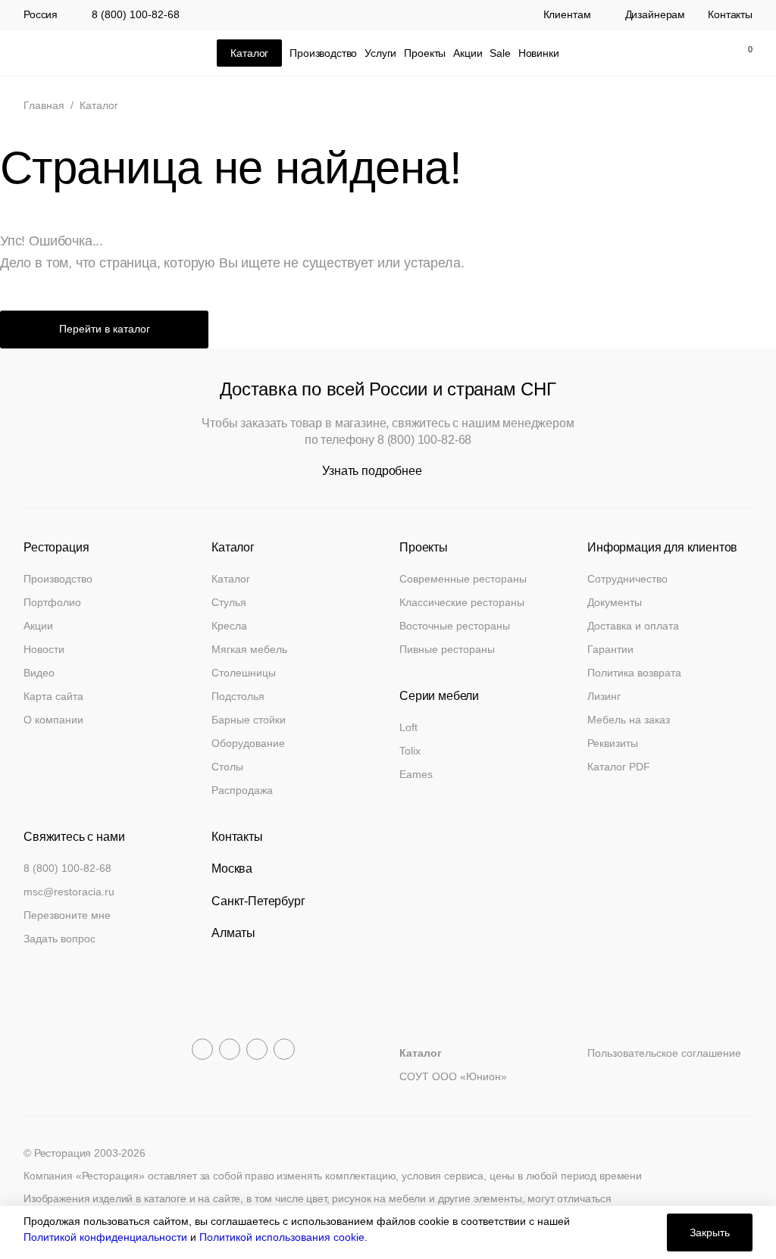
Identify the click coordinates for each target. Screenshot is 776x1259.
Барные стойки (248, 720)
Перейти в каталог (104, 329)
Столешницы (243, 673)
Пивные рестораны (447, 649)
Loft (408, 727)
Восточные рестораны (454, 626)
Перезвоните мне (67, 915)
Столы (227, 767)
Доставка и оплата (633, 626)
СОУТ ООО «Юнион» (453, 1076)
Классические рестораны (461, 602)
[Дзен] (284, 1049)
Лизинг (604, 696)
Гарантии (610, 649)
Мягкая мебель (249, 649)
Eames (416, 774)
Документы (614, 602)
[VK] (257, 1049)
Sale (500, 53)
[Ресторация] (99, 53)
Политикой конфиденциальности (105, 1237)
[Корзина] (742, 53)
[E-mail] (644, 53)
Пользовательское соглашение (664, 1053)
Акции (467, 53)
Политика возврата (634, 673)
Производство (323, 53)
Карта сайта (53, 696)
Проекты (425, 53)
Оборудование (248, 743)
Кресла (229, 626)
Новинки (538, 53)
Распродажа (242, 790)
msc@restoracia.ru (68, 892)
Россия (40, 15)
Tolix (410, 751)
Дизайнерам (655, 15)
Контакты (730, 15)
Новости (43, 649)
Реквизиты (612, 743)
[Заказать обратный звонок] (612, 53)
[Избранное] (707, 53)
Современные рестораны (463, 579)
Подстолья (237, 696)
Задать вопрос (59, 939)
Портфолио (52, 602)
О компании (53, 720)
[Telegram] (202, 1049)
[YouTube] (229, 1049)
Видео (39, 673)
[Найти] (676, 53)
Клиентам (567, 15)
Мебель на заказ (628, 720)
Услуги (380, 53)
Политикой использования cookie (282, 1237)
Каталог (230, 579)
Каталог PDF (618, 767)
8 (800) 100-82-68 (136, 14)
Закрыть (710, 1232)
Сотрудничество (627, 579)
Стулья (228, 602)
